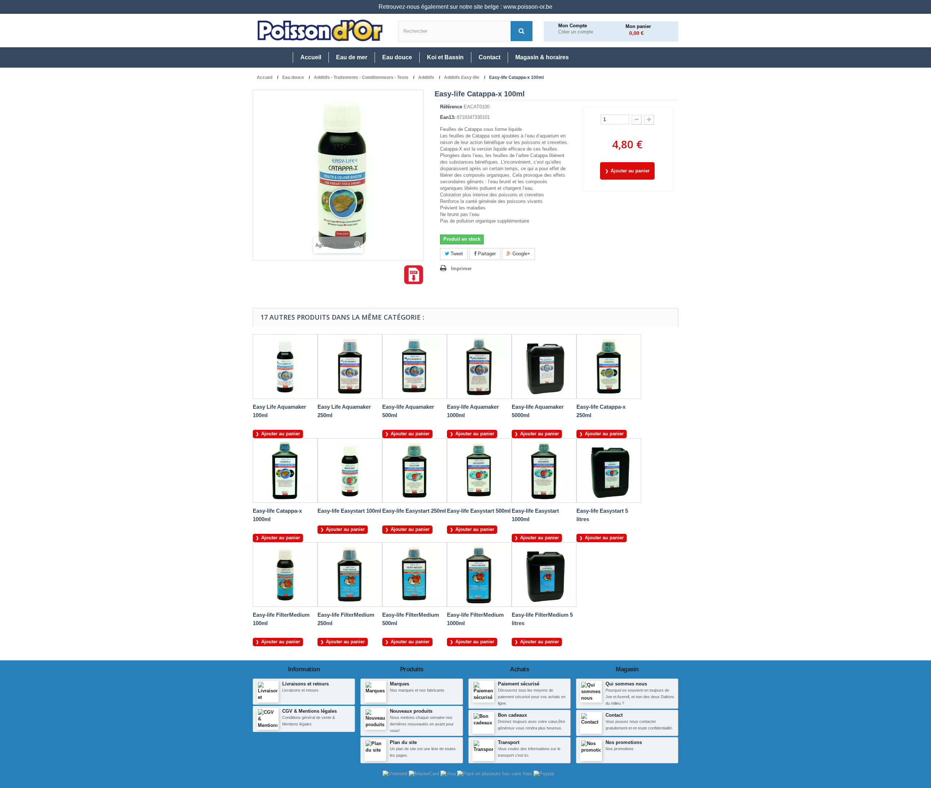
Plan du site (403, 742)
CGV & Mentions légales (309, 711)
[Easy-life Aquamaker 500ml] (414, 366)
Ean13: (447, 117)
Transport (508, 742)
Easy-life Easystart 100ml (349, 511)
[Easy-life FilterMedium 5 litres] (544, 574)
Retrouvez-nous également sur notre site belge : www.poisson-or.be (465, 7)
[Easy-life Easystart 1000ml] (544, 470)
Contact (614, 715)
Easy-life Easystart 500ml (479, 511)
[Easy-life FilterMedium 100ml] (285, 574)
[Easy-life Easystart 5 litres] (608, 470)
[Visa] (448, 773)
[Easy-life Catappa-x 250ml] (608, 366)
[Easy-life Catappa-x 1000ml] (285, 470)
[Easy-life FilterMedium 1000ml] (479, 574)
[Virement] (396, 773)
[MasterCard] (424, 773)
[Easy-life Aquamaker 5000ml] (544, 366)
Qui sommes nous (626, 684)
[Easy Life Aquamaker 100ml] (285, 366)
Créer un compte (575, 32)
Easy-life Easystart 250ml (414, 511)
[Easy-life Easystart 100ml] (349, 470)
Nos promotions (624, 742)
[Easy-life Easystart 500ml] (479, 470)
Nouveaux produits (411, 711)
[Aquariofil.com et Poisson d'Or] (320, 30)
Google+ (520, 253)
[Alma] (495, 773)
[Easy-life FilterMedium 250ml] (349, 574)
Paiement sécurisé (518, 684)
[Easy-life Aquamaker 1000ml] (479, 366)
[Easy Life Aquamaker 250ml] (349, 366)
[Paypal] (544, 773)
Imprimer (461, 268)
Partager (486, 253)
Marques (399, 684)
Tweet (456, 253)
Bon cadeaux (512, 715)
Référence (451, 106)
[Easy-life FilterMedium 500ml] (414, 574)
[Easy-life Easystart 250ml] (414, 470)
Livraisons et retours (305, 684)
